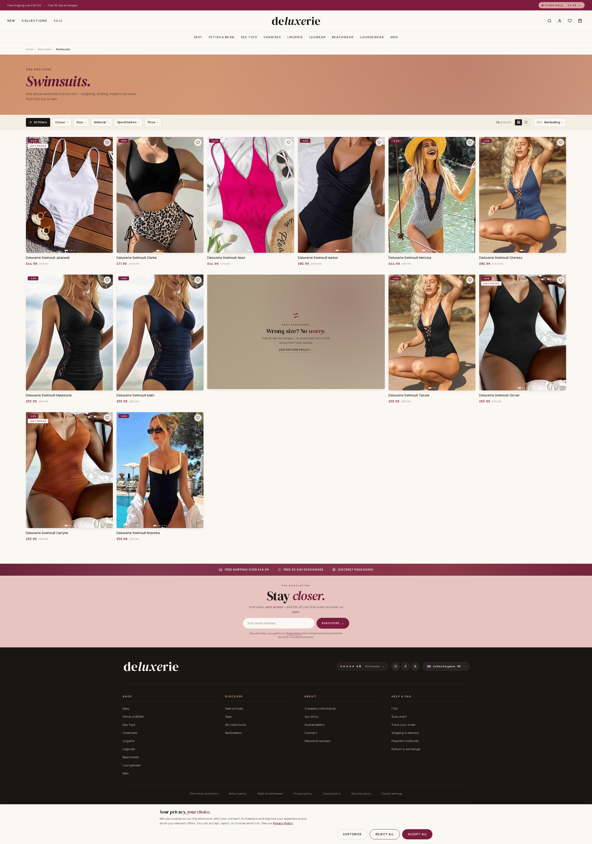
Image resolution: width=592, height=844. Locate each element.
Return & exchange (406, 749)
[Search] (549, 20)
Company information (320, 708)
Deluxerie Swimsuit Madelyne (49, 395)
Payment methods (405, 741)
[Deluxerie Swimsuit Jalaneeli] (69, 195)
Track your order (404, 725)
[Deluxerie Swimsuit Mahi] (160, 332)
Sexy (198, 37)
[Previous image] (31, 195)
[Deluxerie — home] (296, 20)
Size (81, 122)
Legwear (317, 37)
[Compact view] (518, 122)
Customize (352, 834)
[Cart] (580, 20)
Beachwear (343, 37)
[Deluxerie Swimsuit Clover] (522, 332)
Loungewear (372, 37)
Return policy (238, 793)
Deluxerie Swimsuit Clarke (137, 258)
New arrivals (234, 708)
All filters (40, 122)
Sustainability (315, 725)
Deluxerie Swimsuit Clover (499, 395)
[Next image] (108, 195)
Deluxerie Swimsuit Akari (226, 258)
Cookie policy (332, 793)
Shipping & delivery (405, 733)
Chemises (272, 37)
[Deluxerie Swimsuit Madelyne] (69, 332)
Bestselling (549, 122)
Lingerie (295, 37)
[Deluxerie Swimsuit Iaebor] (341, 195)
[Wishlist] (569, 20)
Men (394, 37)
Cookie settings (392, 793)
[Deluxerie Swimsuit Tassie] (431, 332)
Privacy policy (303, 793)
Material (101, 122)
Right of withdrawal (270, 793)
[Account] (559, 20)
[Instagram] (396, 666)
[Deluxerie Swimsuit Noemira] (160, 470)
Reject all (385, 834)
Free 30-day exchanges (62, 5)
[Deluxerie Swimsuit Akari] (250, 195)
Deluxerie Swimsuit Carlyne (47, 533)
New (11, 21)
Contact (311, 733)
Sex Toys (249, 37)
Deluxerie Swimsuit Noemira (138, 533)
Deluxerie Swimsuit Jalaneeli (48, 258)
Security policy (361, 793)
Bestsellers (233, 733)
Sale (58, 21)
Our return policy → (296, 349)
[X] (415, 666)
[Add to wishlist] (107, 142)
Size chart (399, 716)
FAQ (394, 708)
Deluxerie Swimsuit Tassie (408, 395)
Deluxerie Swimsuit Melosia (409, 258)
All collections (235, 725)
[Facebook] (405, 666)
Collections (34, 21)
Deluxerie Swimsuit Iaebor (318, 258)
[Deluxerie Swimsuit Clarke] (160, 195)
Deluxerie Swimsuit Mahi (135, 395)
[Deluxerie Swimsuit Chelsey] (522, 195)
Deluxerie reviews (317, 741)
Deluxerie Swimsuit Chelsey (500, 258)
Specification (128, 122)
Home (30, 49)
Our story (311, 716)
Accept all (417, 834)
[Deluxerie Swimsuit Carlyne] (69, 470)
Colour (61, 122)
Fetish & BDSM (221, 37)
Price (153, 122)
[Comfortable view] (525, 122)
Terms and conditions (204, 793)
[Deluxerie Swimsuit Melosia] (431, 195)
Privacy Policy (293, 633)
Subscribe (333, 623)
